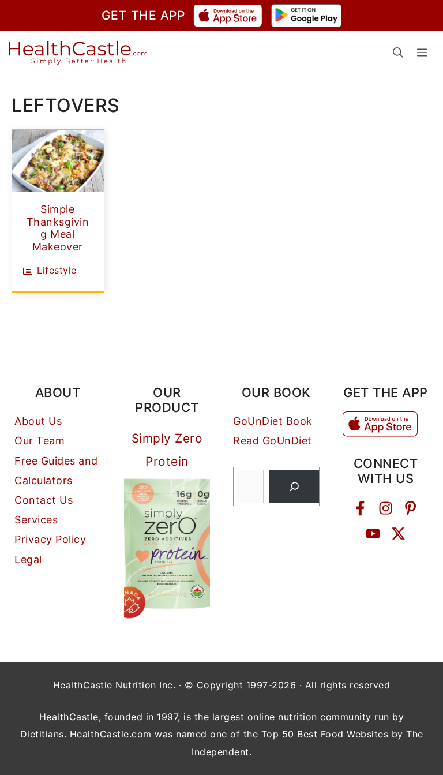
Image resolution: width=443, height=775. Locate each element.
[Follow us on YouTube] (373, 533)
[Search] (294, 486)
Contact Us (43, 500)
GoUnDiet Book (273, 421)
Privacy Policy (50, 539)
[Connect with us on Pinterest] (410, 508)
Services (36, 520)
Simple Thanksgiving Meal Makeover (58, 228)
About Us (38, 421)
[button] (398, 52)
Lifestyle (57, 270)
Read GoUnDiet (272, 441)
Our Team (39, 441)
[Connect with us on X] (398, 533)
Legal (28, 559)
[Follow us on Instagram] (385, 508)
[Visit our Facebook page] (360, 508)
